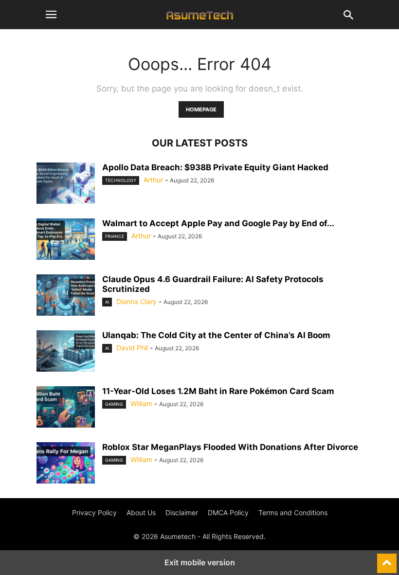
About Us (141, 512)
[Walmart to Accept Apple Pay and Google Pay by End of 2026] (65, 240)
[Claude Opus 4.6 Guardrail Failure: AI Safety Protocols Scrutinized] (65, 296)
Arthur (153, 180)
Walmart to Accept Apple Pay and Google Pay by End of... (218, 223)
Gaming (114, 404)
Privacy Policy (94, 512)
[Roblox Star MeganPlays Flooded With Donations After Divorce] (65, 464)
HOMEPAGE (201, 109)
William (141, 403)
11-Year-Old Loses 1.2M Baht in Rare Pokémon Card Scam (218, 391)
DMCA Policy (228, 512)
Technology (120, 180)
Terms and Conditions (292, 512)
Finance (114, 236)
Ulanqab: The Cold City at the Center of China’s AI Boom (216, 335)
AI (107, 302)
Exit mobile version (199, 562)
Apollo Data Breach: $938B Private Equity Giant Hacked (215, 167)
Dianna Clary (136, 301)
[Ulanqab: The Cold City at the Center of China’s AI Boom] (65, 352)
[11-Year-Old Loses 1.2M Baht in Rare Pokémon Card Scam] (65, 408)
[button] (51, 14)
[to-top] (387, 559)
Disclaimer (181, 512)
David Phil (132, 347)
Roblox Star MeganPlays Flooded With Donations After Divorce (230, 447)
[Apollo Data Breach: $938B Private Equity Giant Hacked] (65, 184)
